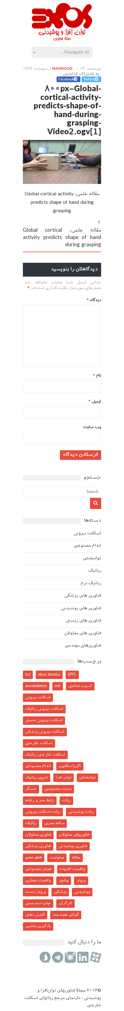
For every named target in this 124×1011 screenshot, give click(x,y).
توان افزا (63, 777)
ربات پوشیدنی (81, 811)
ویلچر (64, 880)
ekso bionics (49, 674)
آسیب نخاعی (80, 686)
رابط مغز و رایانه (39, 800)
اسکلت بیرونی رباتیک (44, 709)
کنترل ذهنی (35, 914)
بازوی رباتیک (36, 777)
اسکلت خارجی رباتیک (45, 754)
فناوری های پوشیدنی (81, 608)
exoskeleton (36, 686)
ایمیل (94, 401)
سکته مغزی (54, 823)
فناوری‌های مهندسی (83, 646)
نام (97, 375)
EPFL (72, 674)
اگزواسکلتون (70, 766)
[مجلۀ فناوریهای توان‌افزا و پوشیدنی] (62, 39)
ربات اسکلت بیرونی (42, 811)
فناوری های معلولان (82, 633)
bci (27, 674)
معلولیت (57, 857)
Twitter (89, 79)
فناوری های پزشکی (82, 596)
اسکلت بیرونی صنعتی (44, 720)
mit (57, 686)
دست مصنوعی (58, 789)
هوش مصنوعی (38, 869)
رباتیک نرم (91, 583)
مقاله (76, 857)
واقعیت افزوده (72, 869)
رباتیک (94, 571)
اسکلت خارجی (39, 743)
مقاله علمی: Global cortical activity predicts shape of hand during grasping (62, 202)
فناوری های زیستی (83, 621)
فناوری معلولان (38, 834)
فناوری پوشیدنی (73, 846)
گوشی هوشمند (66, 914)
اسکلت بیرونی (87, 533)
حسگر (31, 789)
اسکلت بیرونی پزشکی (44, 731)
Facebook (66, 79)
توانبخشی (92, 558)
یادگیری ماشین (38, 926)
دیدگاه (94, 300)
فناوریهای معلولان (74, 834)
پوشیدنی (82, 892)
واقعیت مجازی (38, 880)
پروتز (81, 880)
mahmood (62, 69)
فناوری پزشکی (38, 846)
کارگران (65, 903)
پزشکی (60, 892)
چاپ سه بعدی (38, 903)
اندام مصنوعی (87, 546)
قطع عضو (33, 857)
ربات (66, 800)
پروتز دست (35, 892)
